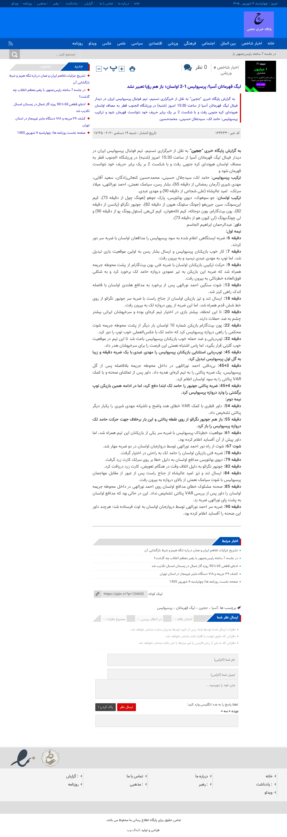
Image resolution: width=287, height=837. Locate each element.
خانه (137, 3)
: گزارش (89, 3)
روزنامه (27, 3)
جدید (78, 66)
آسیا (215, 608)
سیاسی (137, 44)
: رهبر (57, 3)
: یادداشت (72, 3)
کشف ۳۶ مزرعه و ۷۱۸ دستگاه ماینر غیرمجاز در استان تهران (199, 573)
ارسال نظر (126, 707)
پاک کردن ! (105, 707)
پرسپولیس (164, 608)
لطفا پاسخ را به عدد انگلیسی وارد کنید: (212, 704)
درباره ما (123, 3)
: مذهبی (42, 3)
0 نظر (201, 68)
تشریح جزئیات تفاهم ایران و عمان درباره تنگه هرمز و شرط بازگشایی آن (191, 550)
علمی (121, 44)
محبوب (45, 66)
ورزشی (173, 44)
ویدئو (14, 3)
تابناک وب (133, 830)
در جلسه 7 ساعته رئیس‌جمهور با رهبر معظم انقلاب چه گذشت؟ (196, 558)
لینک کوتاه (156, 594)
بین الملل (228, 44)
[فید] (11, 42)
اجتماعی (208, 44)
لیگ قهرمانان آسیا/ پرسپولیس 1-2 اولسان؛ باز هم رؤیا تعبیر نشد (184, 86)
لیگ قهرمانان (185, 608)
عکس (106, 44)
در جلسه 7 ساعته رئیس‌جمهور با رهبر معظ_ (247, 54)
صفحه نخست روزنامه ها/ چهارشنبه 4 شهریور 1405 (203, 581)
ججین (196, 151)
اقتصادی (155, 44)
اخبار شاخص (252, 44)
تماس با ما (106, 3)
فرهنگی (190, 44)
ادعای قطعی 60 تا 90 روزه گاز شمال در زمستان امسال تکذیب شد (195, 566)
